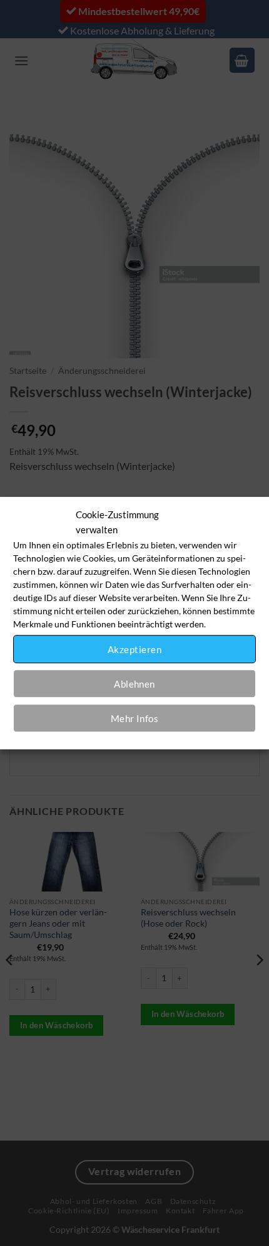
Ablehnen (134, 684)
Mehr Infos (135, 718)
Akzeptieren (134, 649)
